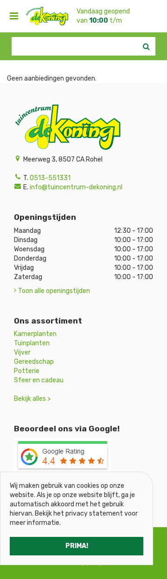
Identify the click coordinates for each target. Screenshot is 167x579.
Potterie (26, 371)
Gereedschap (34, 362)
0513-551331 (50, 178)
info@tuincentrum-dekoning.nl (76, 187)
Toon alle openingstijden (54, 291)
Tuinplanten (32, 343)
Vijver (22, 352)
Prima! (76, 546)
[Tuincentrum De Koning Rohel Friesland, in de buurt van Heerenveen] (47, 16)
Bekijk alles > (32, 399)
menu (14, 16)
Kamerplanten (35, 334)
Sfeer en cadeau (39, 380)
